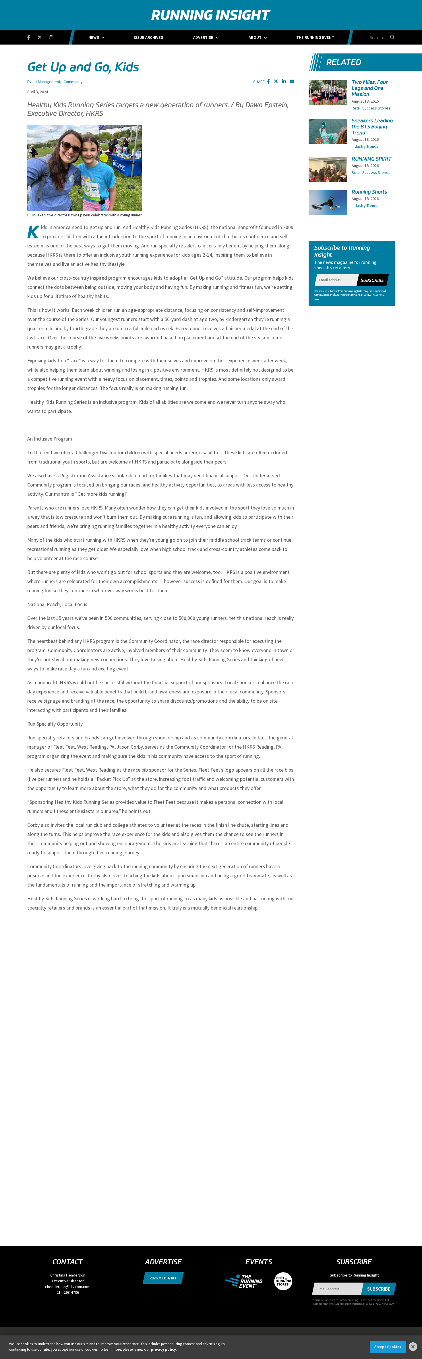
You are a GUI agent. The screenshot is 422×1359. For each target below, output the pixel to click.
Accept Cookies (387, 1346)
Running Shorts (369, 192)
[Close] (413, 1346)
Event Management (43, 81)
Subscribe (372, 280)
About (255, 37)
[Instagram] (54, 36)
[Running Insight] (211, 15)
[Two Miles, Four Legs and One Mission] (328, 98)
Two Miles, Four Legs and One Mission (370, 88)
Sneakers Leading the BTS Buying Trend (372, 127)
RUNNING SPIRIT (372, 159)
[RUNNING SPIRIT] (328, 171)
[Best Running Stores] (280, 1280)
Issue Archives (148, 37)
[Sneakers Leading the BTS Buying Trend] (328, 136)
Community (73, 81)
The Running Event (315, 37)
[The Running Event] (246, 1280)
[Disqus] (160, 1002)
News (93, 37)
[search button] (391, 37)
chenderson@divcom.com (67, 1286)
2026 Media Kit (163, 1278)
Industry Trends (365, 146)
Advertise (203, 37)
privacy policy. (164, 1349)
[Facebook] (32, 36)
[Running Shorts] (328, 204)
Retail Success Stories (371, 108)
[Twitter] (43, 36)
